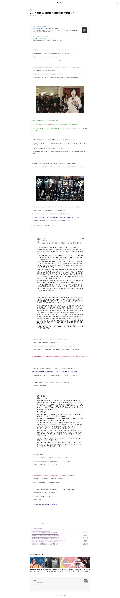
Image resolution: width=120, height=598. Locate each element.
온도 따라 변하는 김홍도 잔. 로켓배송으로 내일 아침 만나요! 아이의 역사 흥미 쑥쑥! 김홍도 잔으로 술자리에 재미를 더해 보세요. (55, 30)
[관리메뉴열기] (118, 2)
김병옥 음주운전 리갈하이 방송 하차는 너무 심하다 (41, 531)
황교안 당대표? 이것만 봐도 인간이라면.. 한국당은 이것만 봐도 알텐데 (44, 537)
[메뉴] (3, 2)
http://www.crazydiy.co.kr (39, 36)
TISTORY (60, 595)
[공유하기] (36, 524)
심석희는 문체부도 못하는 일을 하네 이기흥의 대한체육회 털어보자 (44, 543)
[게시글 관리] (37, 524)
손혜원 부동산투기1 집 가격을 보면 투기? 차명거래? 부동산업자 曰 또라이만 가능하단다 (48, 540)
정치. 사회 (33, 528)
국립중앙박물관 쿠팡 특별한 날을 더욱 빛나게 (45, 28)
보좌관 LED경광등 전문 (39, 38)
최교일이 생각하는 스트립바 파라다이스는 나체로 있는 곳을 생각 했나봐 (45, 534)
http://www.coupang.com (39, 26)
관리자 (65, 595)
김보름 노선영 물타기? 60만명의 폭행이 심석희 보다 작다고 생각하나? (45, 541)
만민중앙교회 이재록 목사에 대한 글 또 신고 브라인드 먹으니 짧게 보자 (45, 535)
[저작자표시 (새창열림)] (45, 523)
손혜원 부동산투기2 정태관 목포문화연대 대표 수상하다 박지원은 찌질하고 (45, 538)
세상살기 (60, 3)
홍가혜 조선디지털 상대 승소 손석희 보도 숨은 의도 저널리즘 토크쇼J (44, 532)
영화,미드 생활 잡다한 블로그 (37, 582)
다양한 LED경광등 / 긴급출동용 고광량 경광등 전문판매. (47, 40)
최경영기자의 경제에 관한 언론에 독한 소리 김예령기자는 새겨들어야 (44, 544)
